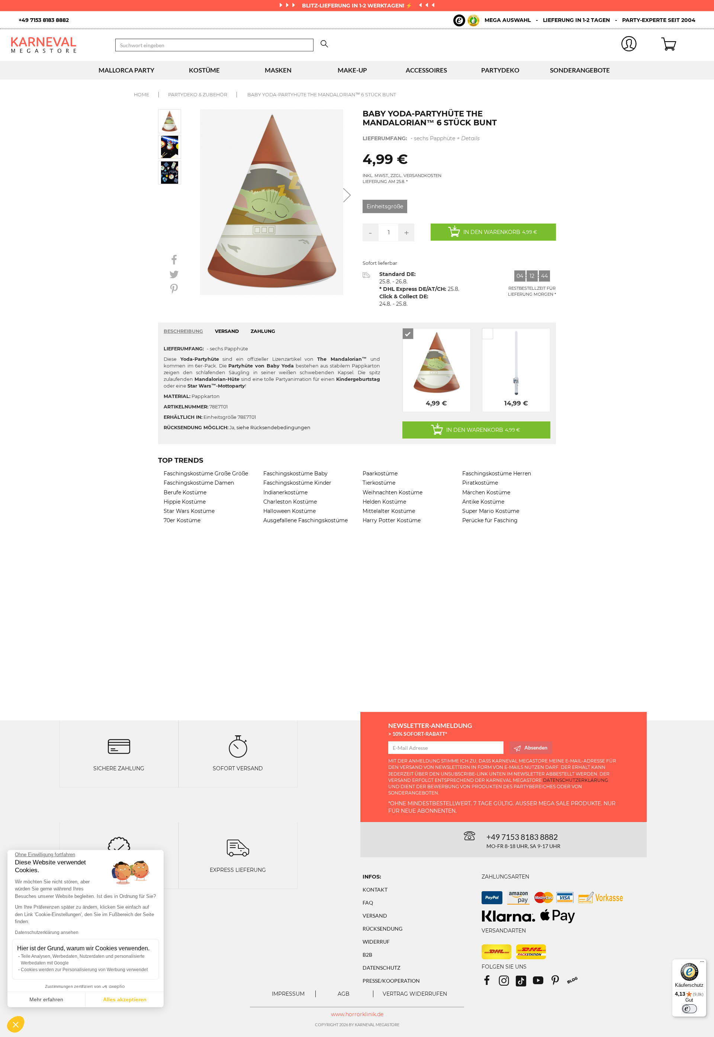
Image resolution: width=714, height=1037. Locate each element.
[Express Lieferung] (238, 847)
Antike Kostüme (483, 501)
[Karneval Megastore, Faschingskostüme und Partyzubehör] (57, 45)
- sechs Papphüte (421, 138)
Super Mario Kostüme (490, 511)
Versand (375, 915)
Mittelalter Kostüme (389, 511)
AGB (344, 994)
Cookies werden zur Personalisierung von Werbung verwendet (84, 969)
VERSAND (227, 331)
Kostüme (204, 70)
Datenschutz (382, 967)
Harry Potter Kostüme (392, 520)
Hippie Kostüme (185, 501)
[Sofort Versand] (238, 746)
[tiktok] (524, 983)
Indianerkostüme (285, 492)
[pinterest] (558, 983)
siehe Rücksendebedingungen (274, 427)
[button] (16, 1024)
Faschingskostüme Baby (295, 473)
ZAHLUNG (263, 331)
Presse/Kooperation (391, 980)
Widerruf (376, 941)
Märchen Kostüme (486, 492)
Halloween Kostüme (289, 511)
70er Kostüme (182, 520)
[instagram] (507, 983)
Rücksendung (382, 928)
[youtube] (541, 983)
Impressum (288, 994)
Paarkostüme (380, 473)
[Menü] (702, 963)
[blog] (575, 983)
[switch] (689, 1008)
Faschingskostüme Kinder (297, 482)
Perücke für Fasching (490, 520)
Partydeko (500, 70)
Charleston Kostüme (290, 501)
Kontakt (375, 889)
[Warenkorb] (682, 45)
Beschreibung (183, 331)
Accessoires (426, 70)
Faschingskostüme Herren (496, 473)
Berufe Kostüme (185, 492)
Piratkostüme (480, 482)
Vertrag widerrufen (415, 994)
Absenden (535, 747)
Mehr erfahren (46, 999)
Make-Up (352, 70)
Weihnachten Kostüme (392, 492)
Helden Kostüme (384, 501)
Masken (278, 70)
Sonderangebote (580, 70)
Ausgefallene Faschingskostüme (305, 520)
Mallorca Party (126, 70)
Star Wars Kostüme (189, 511)
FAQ (368, 902)
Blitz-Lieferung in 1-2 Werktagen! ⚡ (358, 5)
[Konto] (629, 45)
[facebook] (490, 983)
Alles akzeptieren (125, 999)
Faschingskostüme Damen (199, 482)
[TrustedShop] (466, 20)
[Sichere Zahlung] (119, 746)
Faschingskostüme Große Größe (206, 473)
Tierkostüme (379, 482)
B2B (367, 954)
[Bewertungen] (119, 847)
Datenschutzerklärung (575, 780)
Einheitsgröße (385, 206)
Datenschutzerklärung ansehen (46, 932)
